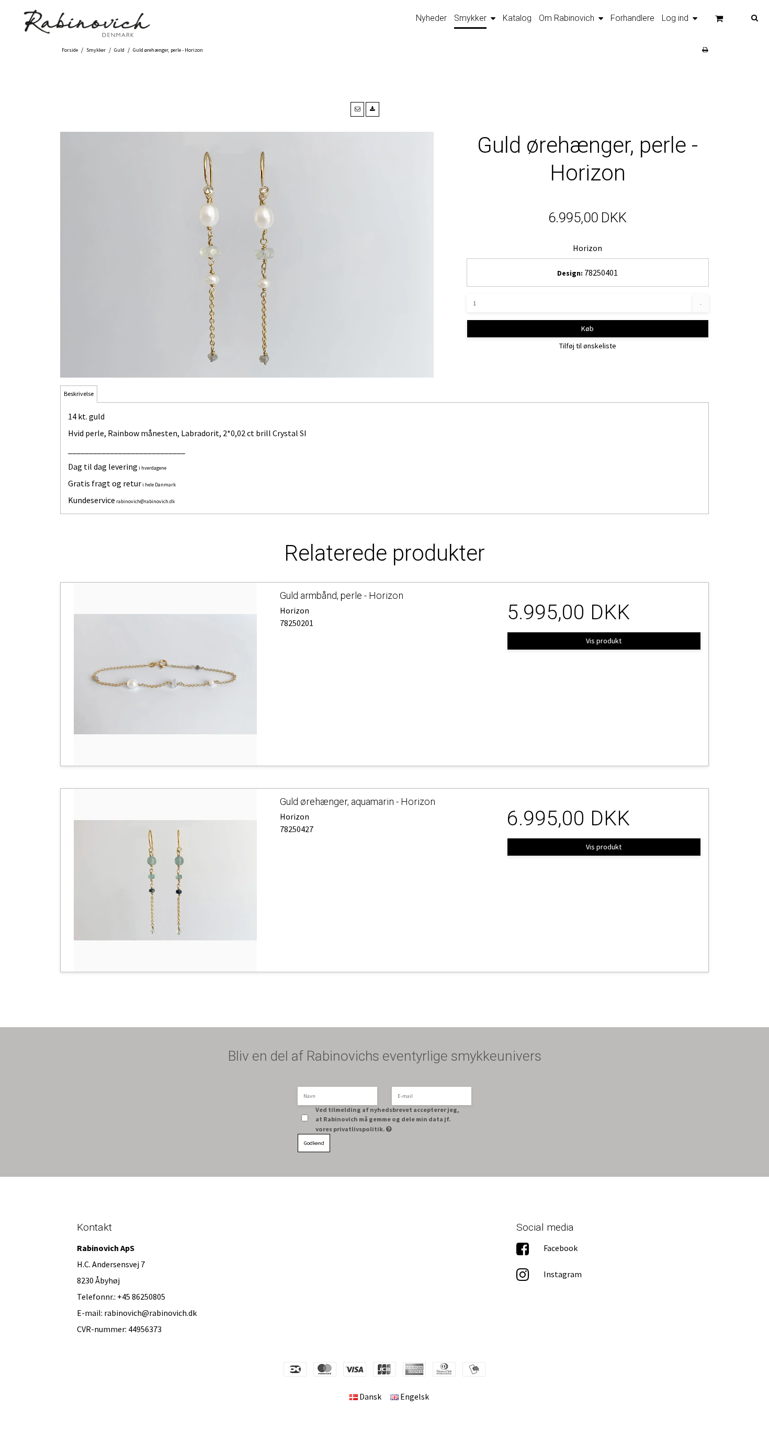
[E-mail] (431, 1095)
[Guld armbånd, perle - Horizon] (165, 674)
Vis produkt (603, 640)
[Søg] (747, 17)
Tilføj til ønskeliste (587, 345)
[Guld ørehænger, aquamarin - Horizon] (165, 880)
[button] (357, 109)
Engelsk (414, 1396)
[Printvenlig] (705, 49)
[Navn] (337, 1095)
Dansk (369, 1396)
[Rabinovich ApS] (80, 20)
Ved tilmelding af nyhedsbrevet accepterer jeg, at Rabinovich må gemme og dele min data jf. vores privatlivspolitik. (388, 1119)
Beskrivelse (79, 393)
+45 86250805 (141, 1296)
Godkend (314, 1143)
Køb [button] (587, 328)
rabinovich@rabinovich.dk (145, 501)
